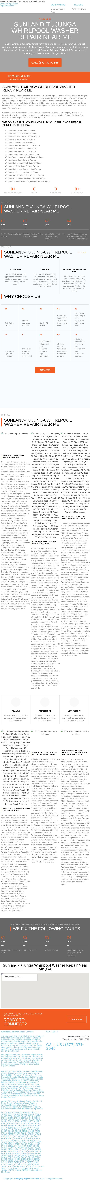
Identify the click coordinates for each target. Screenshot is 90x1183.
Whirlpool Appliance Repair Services (9, 5)
